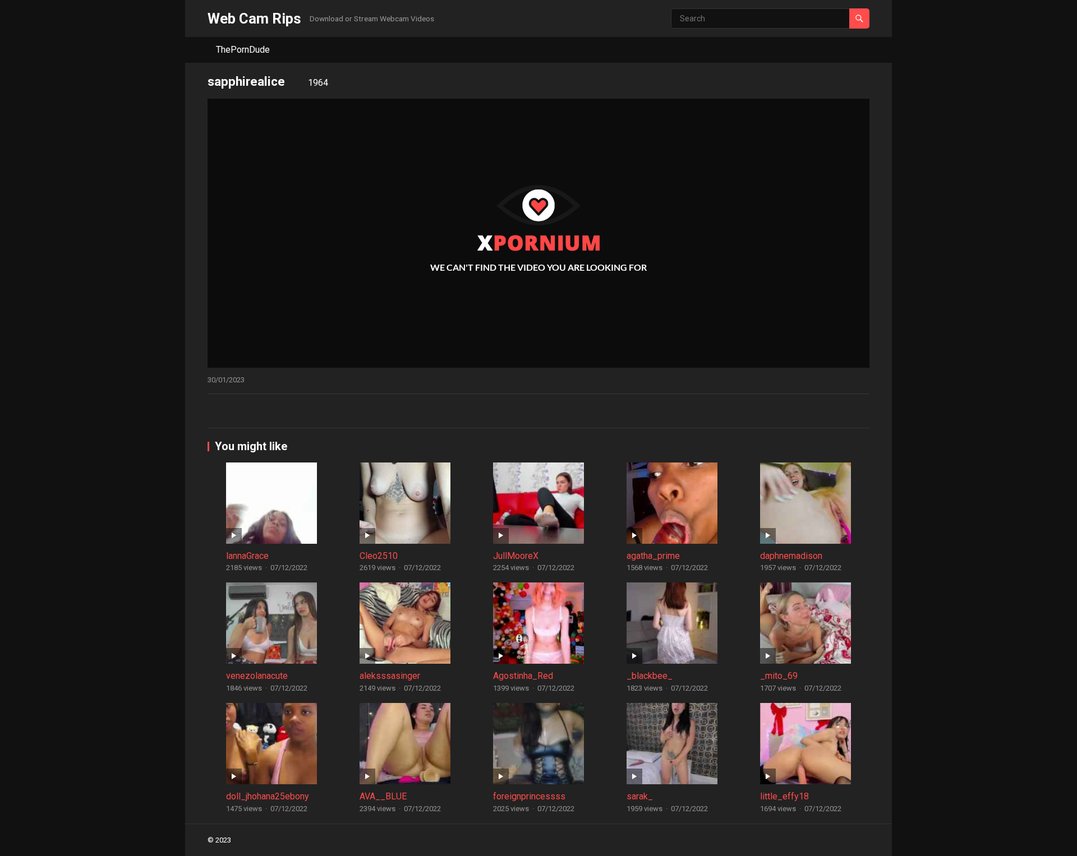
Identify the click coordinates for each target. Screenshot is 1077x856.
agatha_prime (653, 555)
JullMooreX (515, 555)
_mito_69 (779, 675)
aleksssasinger (390, 675)
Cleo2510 (379, 555)
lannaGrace (247, 555)
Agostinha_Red (523, 675)
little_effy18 (784, 796)
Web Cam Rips (254, 18)
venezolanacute (257, 675)
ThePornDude (243, 49)
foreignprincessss (529, 796)
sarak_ (640, 796)
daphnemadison (791, 555)
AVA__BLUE (383, 796)
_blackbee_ (650, 675)
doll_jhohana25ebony (267, 796)
